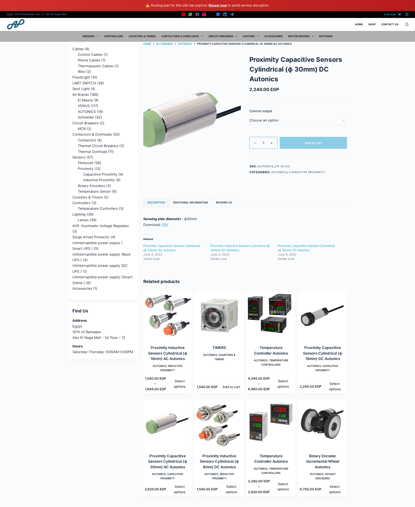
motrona (326, 36)
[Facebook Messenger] (218, 14)
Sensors (88, 36)
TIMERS (219, 347)
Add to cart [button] (231, 387)
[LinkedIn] (225, 14)
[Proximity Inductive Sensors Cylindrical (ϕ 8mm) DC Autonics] (219, 424)
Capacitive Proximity (307, 172)
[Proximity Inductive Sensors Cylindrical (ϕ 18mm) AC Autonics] (167, 315)
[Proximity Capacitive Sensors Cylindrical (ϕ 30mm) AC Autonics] (167, 424)
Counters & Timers (142, 36)
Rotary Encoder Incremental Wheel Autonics (322, 461)
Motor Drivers (299, 36)
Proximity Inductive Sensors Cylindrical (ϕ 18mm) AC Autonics (167, 353)
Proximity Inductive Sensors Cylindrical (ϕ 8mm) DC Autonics (219, 461)
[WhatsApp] (190, 14)
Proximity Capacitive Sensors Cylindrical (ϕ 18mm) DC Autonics (322, 353)
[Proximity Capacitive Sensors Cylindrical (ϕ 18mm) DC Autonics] (322, 315)
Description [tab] (156, 202)
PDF (165, 224)
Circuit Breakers (220, 36)
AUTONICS (279, 172)
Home (359, 24)
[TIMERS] (219, 315)
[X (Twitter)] (211, 14)
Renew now (218, 5)
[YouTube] (183, 14)
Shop (372, 24)
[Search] (407, 24)
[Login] (407, 14)
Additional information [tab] (190, 202)
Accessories (273, 36)
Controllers (113, 36)
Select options (179, 384)
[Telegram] (232, 14)
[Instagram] (204, 14)
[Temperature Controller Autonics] (271, 315)
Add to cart (313, 143)
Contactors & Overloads (180, 36)
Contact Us (389, 24)
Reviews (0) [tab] (224, 202)
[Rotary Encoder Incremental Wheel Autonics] (322, 424)
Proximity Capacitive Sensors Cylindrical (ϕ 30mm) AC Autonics (167, 461)
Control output (260, 111)
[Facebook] (197, 14)
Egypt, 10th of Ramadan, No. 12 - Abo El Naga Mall (36, 14)
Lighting (249, 36)
